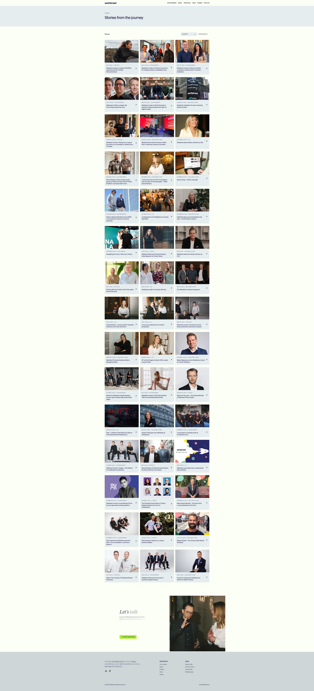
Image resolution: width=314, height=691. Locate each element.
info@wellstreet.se (204, 684)
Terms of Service (189, 667)
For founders (171, 3)
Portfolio (162, 669)
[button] (189, 34)
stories (199, 3)
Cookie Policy (189, 669)
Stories (162, 674)
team (194, 3)
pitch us (206, 3)
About (161, 667)
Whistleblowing (189, 672)
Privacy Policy (189, 664)
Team (161, 672)
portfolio (187, 3)
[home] (111, 3)
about (180, 3)
